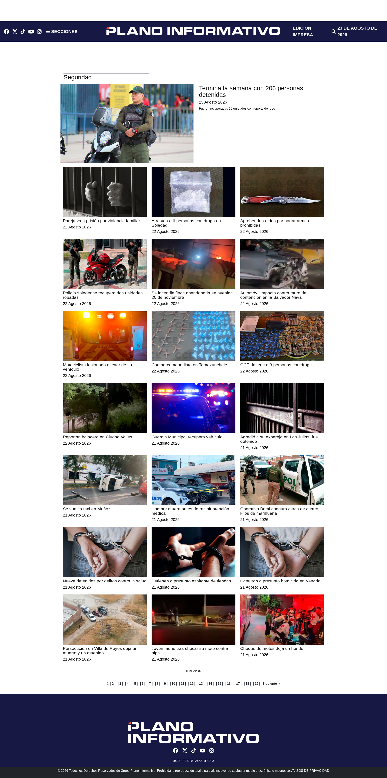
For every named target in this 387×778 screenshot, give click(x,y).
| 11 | (182, 683)
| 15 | (219, 683)
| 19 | (256, 683)
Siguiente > (271, 683)
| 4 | (127, 683)
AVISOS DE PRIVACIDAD (310, 770)
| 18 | (247, 683)
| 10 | (173, 683)
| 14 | (210, 683)
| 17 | (238, 683)
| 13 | (201, 683)
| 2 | (112, 683)
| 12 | (191, 683)
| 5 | (135, 683)
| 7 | (150, 683)
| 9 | (164, 683)
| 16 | (228, 683)
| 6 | (142, 683)
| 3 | (120, 683)
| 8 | (157, 683)
